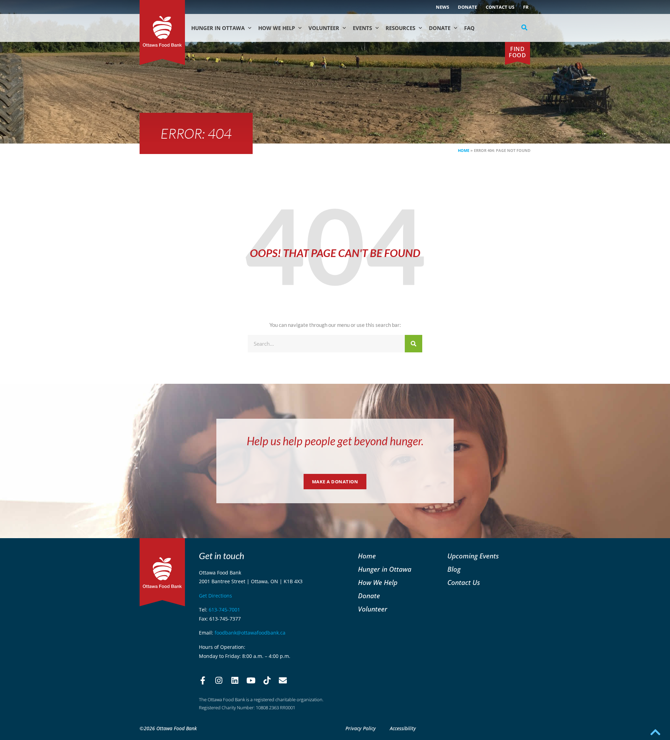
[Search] (413, 343)
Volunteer (323, 27)
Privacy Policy (360, 728)
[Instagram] (219, 681)
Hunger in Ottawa (218, 27)
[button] (524, 27)
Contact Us (500, 7)
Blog (454, 569)
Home (463, 150)
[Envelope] (283, 681)
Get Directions (215, 595)
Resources (400, 27)
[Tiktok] (267, 681)
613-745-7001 (224, 609)
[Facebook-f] (203, 681)
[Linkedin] (235, 681)
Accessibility (403, 728)
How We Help (276, 27)
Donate (467, 7)
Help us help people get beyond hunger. (335, 441)
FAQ (469, 27)
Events (362, 27)
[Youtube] (251, 681)
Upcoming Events (473, 556)
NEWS (442, 7)
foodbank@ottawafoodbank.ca (250, 632)
